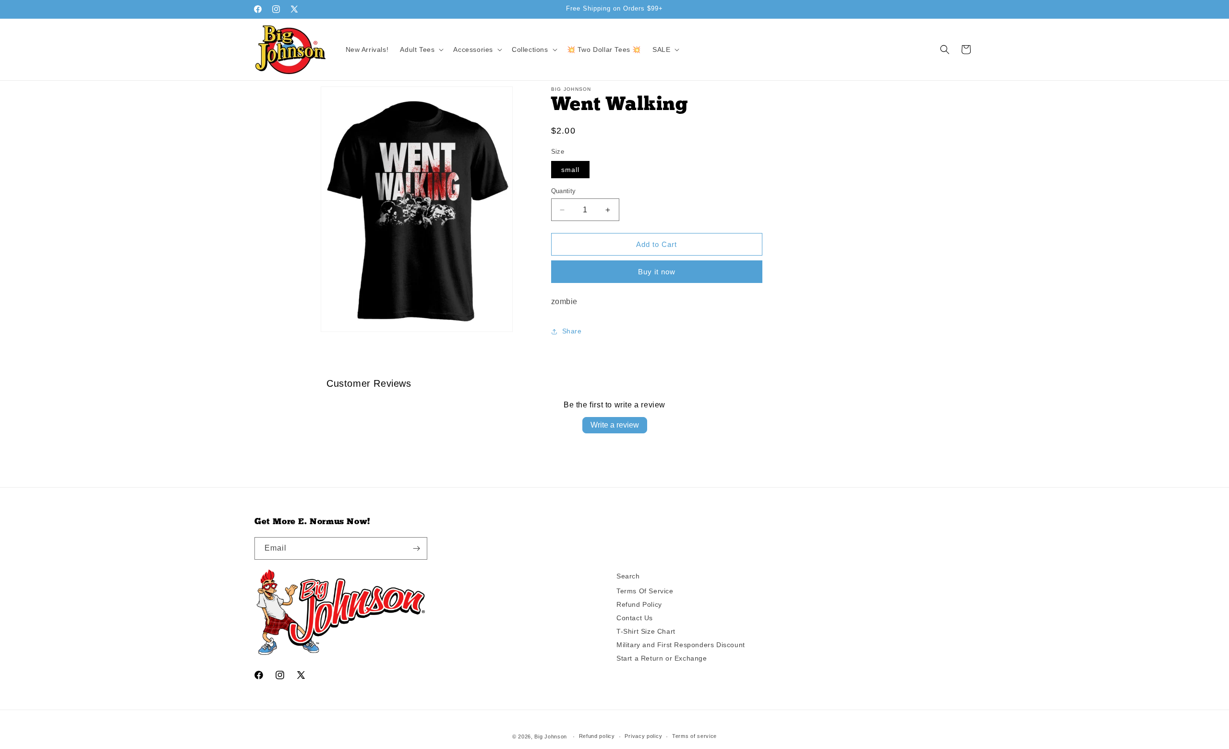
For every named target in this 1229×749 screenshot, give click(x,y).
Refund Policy (639, 604)
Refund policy (597, 736)
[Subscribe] (416, 548)
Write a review (614, 425)
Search (628, 576)
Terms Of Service (645, 591)
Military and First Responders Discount (680, 645)
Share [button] (572, 331)
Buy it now (656, 272)
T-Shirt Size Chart (645, 631)
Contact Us (634, 618)
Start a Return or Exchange (661, 658)
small (570, 169)
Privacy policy (643, 736)
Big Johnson (550, 736)
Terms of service (694, 736)
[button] (420, 49)
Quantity (563, 191)
